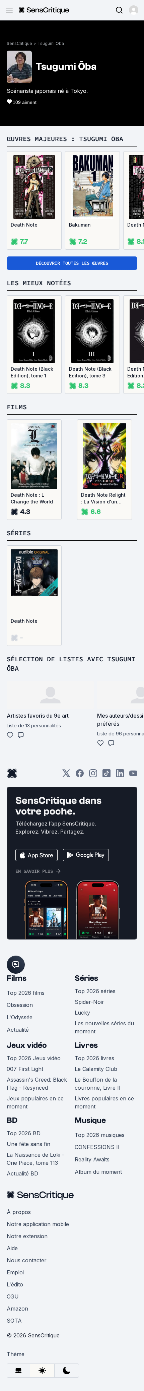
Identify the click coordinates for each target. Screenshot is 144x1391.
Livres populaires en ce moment (104, 1102)
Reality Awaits (92, 1159)
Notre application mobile (38, 1224)
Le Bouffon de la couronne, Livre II (98, 1083)
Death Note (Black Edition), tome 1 (32, 372)
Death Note (24, 225)
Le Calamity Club (96, 1069)
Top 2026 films (26, 992)
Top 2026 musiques (100, 1135)
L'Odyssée (19, 1017)
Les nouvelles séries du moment (104, 1027)
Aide (12, 1248)
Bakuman (80, 225)
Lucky (82, 1012)
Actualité (18, 1029)
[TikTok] (106, 775)
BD (12, 1120)
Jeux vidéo (27, 1045)
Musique (90, 1120)
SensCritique (19, 43)
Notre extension (27, 1236)
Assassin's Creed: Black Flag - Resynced (37, 1083)
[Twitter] (66, 775)
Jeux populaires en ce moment (35, 1102)
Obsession (20, 1005)
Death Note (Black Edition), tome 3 (90, 372)
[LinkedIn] (120, 775)
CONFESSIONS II (97, 1147)
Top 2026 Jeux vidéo (34, 1058)
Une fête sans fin (28, 1144)
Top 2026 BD (24, 1133)
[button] (134, 10)
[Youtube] (133, 775)
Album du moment (98, 1171)
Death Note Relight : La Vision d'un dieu (103, 498)
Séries (86, 978)
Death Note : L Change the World (32, 498)
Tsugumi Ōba (51, 43)
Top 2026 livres (94, 1058)
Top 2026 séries (95, 991)
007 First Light (25, 1069)
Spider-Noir (89, 1002)
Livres (86, 1045)
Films (16, 978)
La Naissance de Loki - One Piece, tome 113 (35, 1158)
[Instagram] (93, 775)
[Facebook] (80, 775)
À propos (19, 1212)
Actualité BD (22, 1173)
